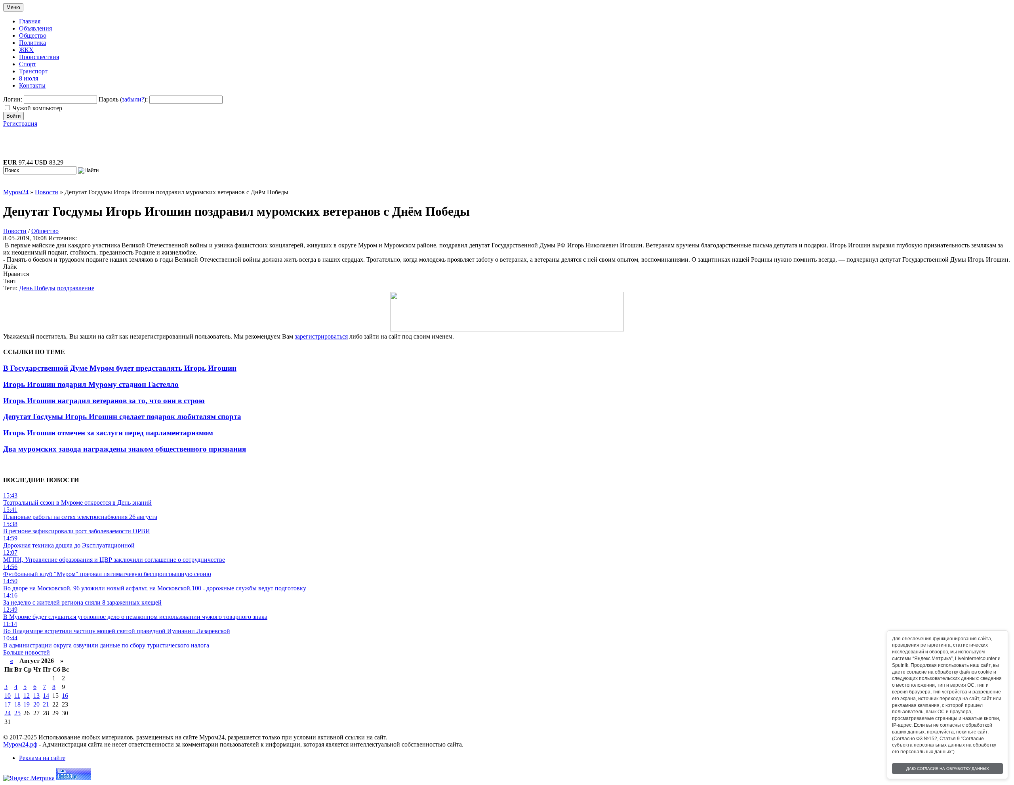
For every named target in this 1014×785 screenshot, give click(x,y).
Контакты (32, 85)
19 (26, 704)
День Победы (37, 288)
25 (17, 713)
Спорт (27, 64)
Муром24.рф (20, 744)
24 (7, 713)
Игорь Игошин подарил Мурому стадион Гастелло (91, 384)
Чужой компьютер (37, 108)
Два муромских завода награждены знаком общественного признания (124, 449)
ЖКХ (26, 49)
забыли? (133, 99)
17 (7, 704)
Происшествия (39, 57)
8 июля (28, 78)
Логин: (12, 99)
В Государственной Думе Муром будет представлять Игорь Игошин (119, 368)
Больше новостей (26, 652)
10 (7, 695)
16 (65, 695)
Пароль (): (123, 99)
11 (17, 695)
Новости (15, 231)
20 (36, 704)
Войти (13, 116)
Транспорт (33, 71)
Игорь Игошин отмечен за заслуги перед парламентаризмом (108, 433)
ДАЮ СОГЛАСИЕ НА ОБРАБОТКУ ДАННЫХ (947, 768)
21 (46, 704)
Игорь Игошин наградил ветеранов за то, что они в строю (104, 400)
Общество (32, 35)
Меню (13, 7)
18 (17, 704)
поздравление (75, 288)
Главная (29, 21)
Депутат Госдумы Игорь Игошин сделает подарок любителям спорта (122, 416)
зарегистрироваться (321, 336)
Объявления (35, 28)
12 (26, 695)
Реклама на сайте (42, 757)
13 (36, 695)
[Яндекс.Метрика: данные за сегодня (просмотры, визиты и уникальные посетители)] (29, 778)
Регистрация (20, 123)
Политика (32, 42)
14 (46, 695)
